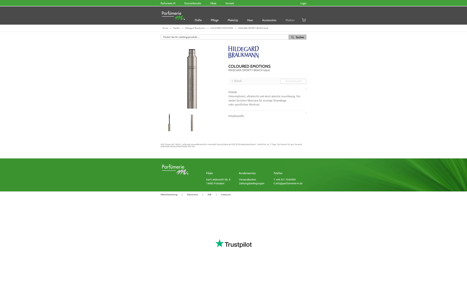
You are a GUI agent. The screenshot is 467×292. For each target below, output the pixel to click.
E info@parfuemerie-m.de (288, 183)
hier (193, 146)
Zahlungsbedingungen (251, 183)
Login (303, 3)
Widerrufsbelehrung (169, 194)
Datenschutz (192, 194)
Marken (290, 20)
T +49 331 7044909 (285, 179)
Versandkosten (247, 179)
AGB (209, 194)
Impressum (226, 194)
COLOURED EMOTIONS (249, 66)
